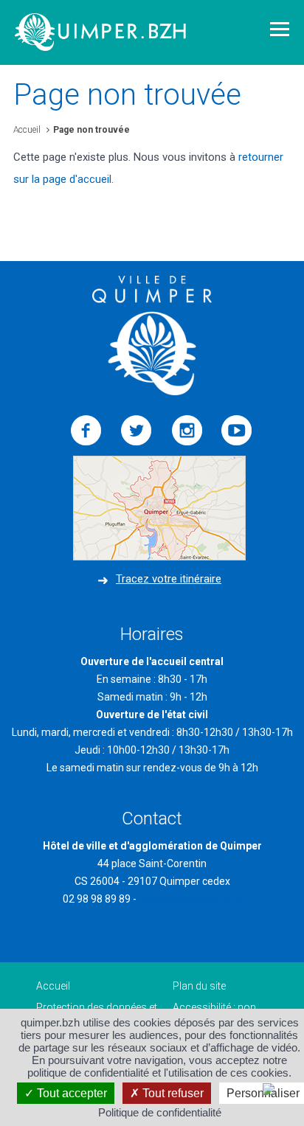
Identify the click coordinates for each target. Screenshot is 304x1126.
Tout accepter (70, 1093)
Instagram (186, 430)
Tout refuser (171, 1093)
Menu (279, 29)
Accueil (27, 130)
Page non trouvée (91, 130)
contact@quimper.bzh (190, 899)
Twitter (136, 430)
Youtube (236, 430)
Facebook (86, 430)
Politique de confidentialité (159, 1112)
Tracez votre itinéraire (168, 578)
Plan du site (199, 986)
